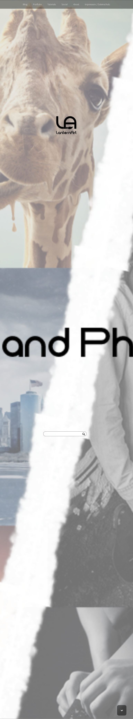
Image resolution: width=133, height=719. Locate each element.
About (76, 4)
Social (64, 4)
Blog (25, 4)
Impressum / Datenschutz (97, 4)
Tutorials (51, 4)
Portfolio (37, 4)
